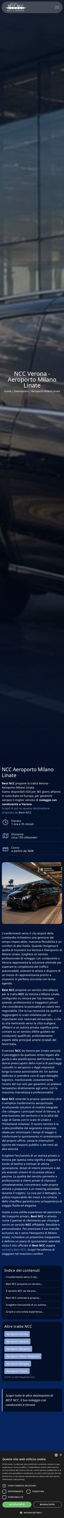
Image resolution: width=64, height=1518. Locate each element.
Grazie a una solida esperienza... (25, 1311)
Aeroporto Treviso (17, 1371)
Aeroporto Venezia (17, 1341)
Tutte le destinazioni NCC (19, 1377)
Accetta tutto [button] (17, 1504)
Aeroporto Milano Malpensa (22, 1356)
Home (8, 391)
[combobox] (56, 1455)
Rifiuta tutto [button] (47, 1504)
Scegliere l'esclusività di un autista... (27, 1304)
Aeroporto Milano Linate (45, 391)
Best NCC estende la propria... (23, 1298)
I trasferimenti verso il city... (22, 1277)
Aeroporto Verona (17, 1334)
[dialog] (32, 1484)
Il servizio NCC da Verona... (21, 1291)
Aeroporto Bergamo (18, 1349)
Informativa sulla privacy (13, 1479)
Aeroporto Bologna (17, 1363)
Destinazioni (21, 391)
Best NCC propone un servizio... (24, 1284)
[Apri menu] (57, 7)
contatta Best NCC (14, 1249)
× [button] (60, 1455)
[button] (32, 1512)
